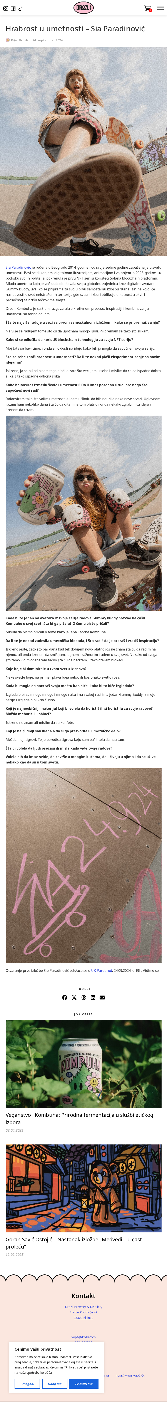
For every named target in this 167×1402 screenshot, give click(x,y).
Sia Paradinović (18, 267)
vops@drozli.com (84, 1337)
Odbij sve (55, 1384)
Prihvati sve (84, 1384)
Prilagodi (27, 1384)
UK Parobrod (101, 970)
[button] (65, 998)
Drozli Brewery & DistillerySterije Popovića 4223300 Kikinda (83, 1312)
